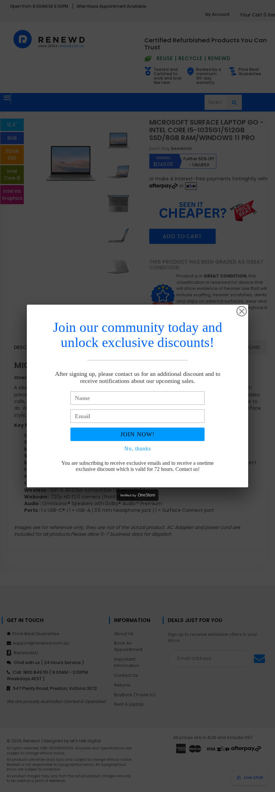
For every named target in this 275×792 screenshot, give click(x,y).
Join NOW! (137, 434)
